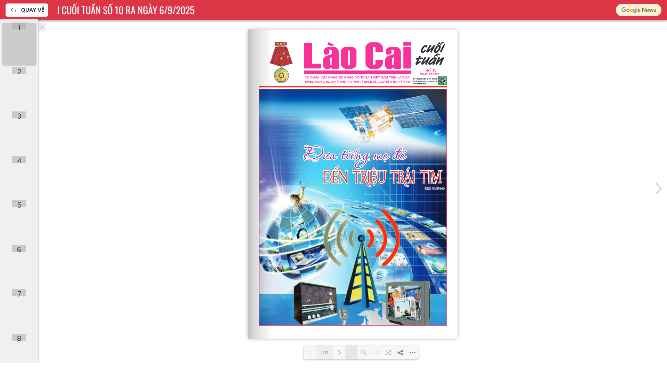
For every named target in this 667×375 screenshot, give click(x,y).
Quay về (32, 10)
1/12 (324, 352)
